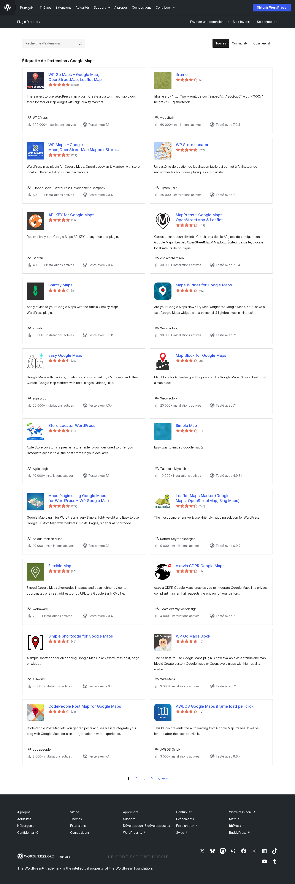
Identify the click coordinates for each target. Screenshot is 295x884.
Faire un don (187, 825)
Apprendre (131, 812)
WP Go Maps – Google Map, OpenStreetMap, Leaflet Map (75, 77)
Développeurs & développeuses (146, 825)
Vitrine (74, 812)
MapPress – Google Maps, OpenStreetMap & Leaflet (200, 217)
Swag (182, 832)
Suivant (163, 779)
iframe (182, 74)
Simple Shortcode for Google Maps (80, 636)
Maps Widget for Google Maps (204, 285)
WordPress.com (242, 812)
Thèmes (76, 819)
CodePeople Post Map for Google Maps (84, 706)
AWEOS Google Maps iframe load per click (215, 706)
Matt (234, 819)
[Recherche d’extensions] (80, 43)
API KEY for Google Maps (71, 215)
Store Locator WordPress (71, 425)
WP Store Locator (192, 144)
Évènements (185, 819)
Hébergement (27, 825)
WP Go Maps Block (193, 636)
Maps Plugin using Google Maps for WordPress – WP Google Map (78, 498)
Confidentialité (27, 832)
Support (129, 819)
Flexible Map (59, 566)
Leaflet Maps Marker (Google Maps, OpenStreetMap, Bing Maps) (208, 498)
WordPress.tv (134, 832)
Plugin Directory (28, 22)
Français (64, 856)
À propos (23, 812)
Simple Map (186, 425)
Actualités (24, 819)
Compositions (80, 832)
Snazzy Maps (60, 285)
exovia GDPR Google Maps (200, 566)
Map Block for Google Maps (201, 355)
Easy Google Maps (65, 355)
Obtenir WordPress (272, 7)
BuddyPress (239, 832)
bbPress (237, 825)
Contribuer (184, 812)
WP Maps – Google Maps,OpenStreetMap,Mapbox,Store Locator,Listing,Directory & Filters (82, 147)
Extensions (78, 825)
